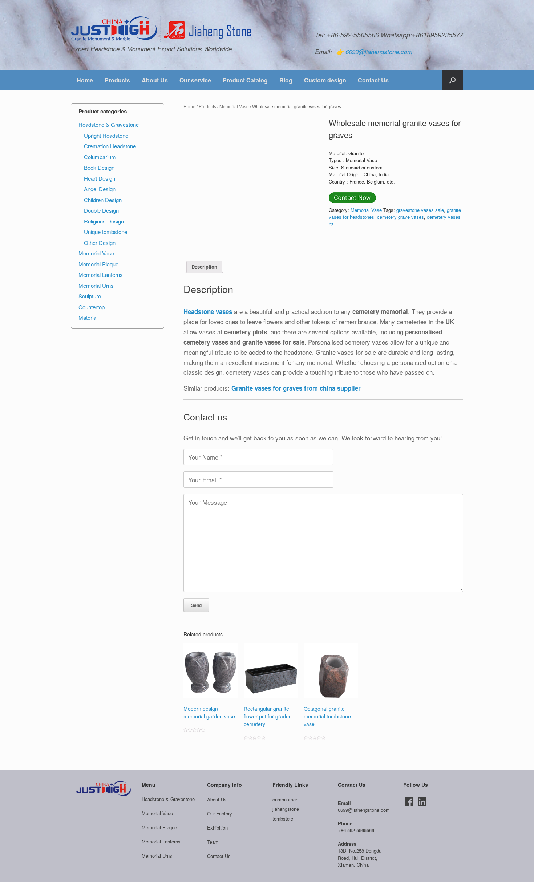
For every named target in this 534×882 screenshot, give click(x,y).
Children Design (103, 200)
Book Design (99, 167)
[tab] (204, 267)
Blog (285, 80)
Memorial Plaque (98, 264)
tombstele (282, 818)
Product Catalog (245, 80)
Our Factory (219, 813)
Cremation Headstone (110, 146)
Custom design (325, 80)
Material (87, 317)
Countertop (91, 307)
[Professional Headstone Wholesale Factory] (161, 29)
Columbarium (100, 157)
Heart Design (99, 178)
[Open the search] (452, 80)
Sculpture (89, 296)
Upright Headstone (106, 135)
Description (204, 266)
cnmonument (286, 799)
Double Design (101, 210)
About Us (155, 80)
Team (213, 841)
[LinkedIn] (422, 802)
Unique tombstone (105, 231)
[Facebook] (409, 802)
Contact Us (373, 80)
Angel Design (100, 189)
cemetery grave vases (400, 216)
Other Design (100, 242)
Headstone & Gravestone (108, 124)
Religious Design (104, 221)
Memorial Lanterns (100, 274)
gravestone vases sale (420, 209)
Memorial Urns (96, 285)
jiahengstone (285, 808)
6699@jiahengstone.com (378, 51)
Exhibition (217, 827)
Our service (195, 80)
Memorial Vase (234, 106)
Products (117, 80)
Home (85, 80)
